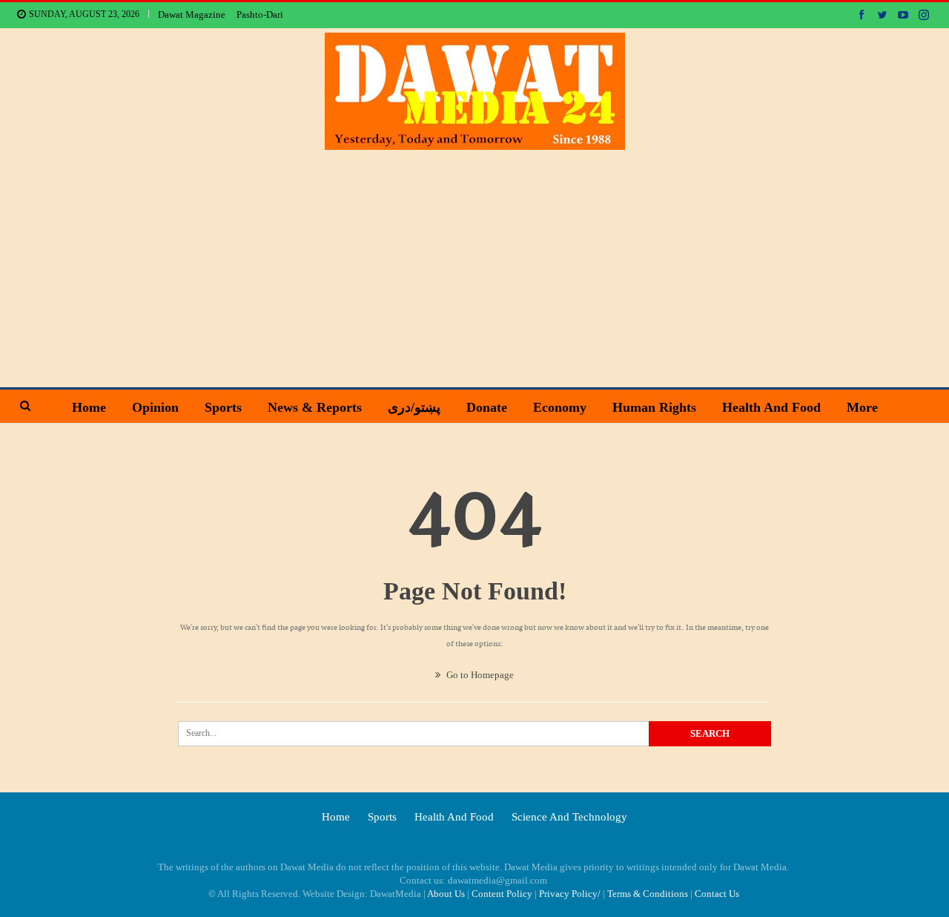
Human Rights (654, 407)
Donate (486, 407)
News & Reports (315, 407)
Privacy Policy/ (570, 893)
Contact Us (717, 893)
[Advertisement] (474, 261)
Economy (559, 407)
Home (89, 407)
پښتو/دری (414, 407)
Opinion (155, 407)
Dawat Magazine (191, 14)
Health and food (771, 407)
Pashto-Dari (260, 14)
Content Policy (502, 893)
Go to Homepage (479, 674)
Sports (223, 407)
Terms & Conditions (647, 893)
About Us (446, 893)
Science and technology (569, 817)
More (862, 407)
